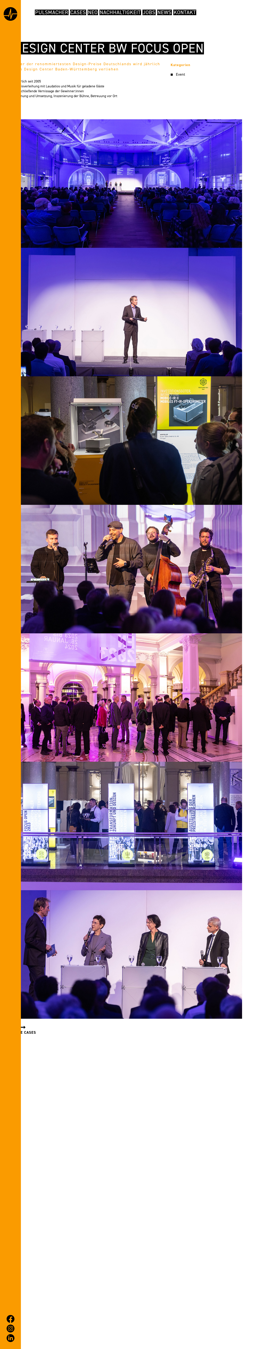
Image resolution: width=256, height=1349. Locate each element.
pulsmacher (51, 12)
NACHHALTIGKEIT (120, 12)
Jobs (149, 12)
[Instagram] (10, 1328)
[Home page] (10, 14)
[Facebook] (10, 1319)
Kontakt (185, 12)
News (164, 12)
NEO (93, 12)
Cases (78, 12)
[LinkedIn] (10, 1338)
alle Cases (25, 1032)
